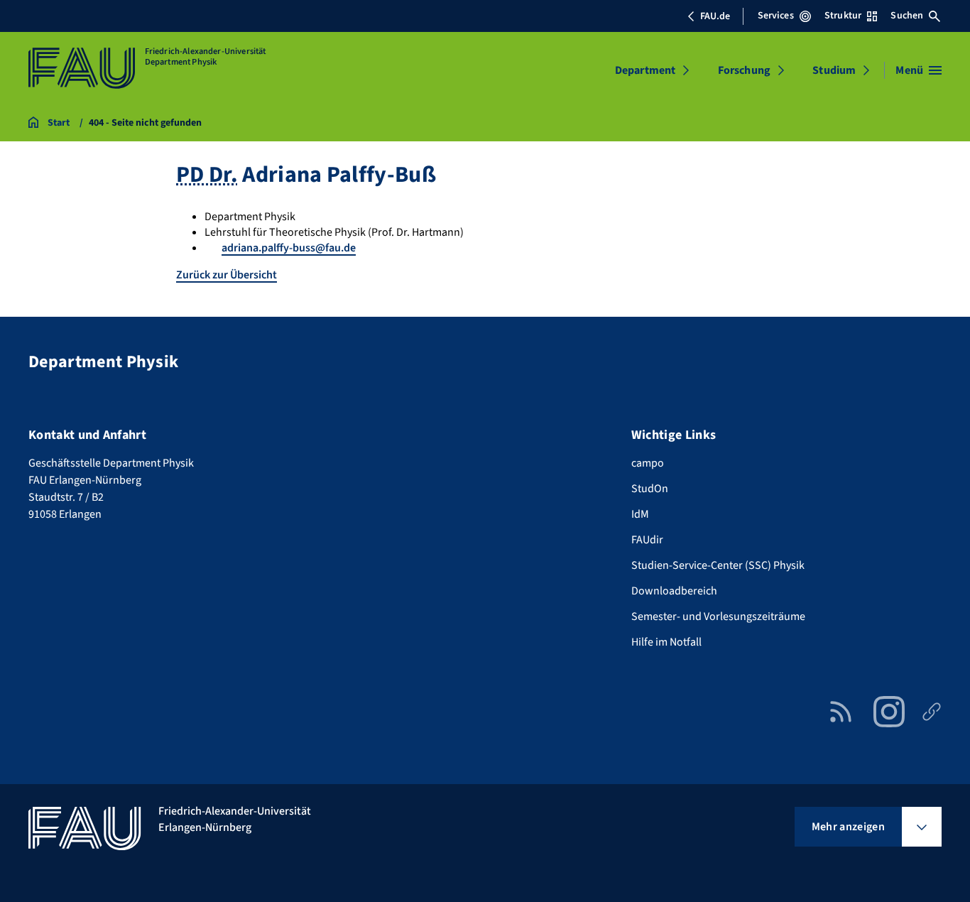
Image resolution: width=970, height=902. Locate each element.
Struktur (842, 16)
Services (776, 16)
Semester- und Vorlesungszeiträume (718, 616)
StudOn (649, 488)
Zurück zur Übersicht (226, 275)
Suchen (906, 16)
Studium (834, 70)
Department (645, 70)
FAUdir (647, 540)
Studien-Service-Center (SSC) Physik (718, 565)
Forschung (744, 70)
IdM (640, 514)
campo (647, 463)
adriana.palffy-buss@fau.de (289, 248)
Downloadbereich (674, 591)
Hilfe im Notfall (666, 642)
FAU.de (715, 16)
